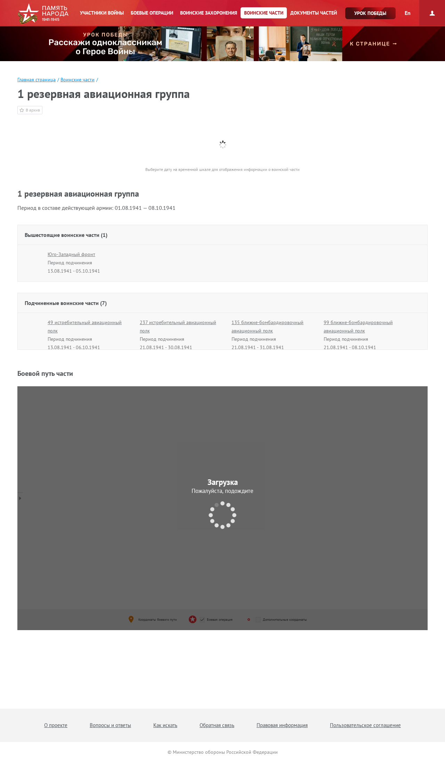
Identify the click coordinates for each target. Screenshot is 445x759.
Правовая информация (282, 725)
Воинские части (77, 79)
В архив (33, 110)
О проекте (55, 725)
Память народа (42, 13)
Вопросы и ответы (110, 725)
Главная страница (36, 79)
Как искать (165, 725)
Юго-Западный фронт (71, 254)
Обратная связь (217, 725)
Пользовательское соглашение (365, 725)
